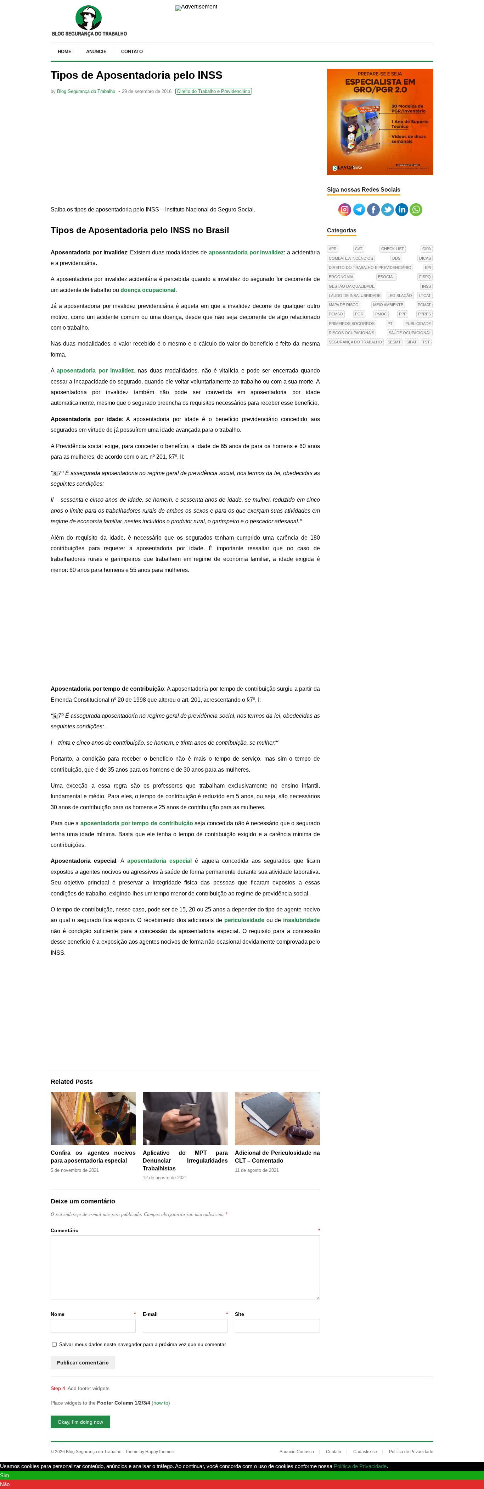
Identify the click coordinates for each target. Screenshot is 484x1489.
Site (239, 1314)
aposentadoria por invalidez (246, 252)
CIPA (426, 249)
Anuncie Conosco (297, 1451)
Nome (93, 1314)
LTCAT (425, 295)
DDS (396, 258)
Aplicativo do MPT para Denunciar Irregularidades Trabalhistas (185, 1160)
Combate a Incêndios (351, 258)
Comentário (185, 1230)
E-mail (185, 1314)
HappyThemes (159, 1451)
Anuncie (96, 51)
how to (160, 1403)
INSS (426, 286)
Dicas (425, 258)
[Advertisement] (185, 151)
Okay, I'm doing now (80, 1422)
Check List (392, 249)
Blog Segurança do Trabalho (86, 91)
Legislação (400, 295)
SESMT (394, 342)
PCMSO (336, 314)
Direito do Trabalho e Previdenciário (213, 91)
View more (401, 1466)
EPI (428, 267)
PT (390, 323)
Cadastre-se (365, 1451)
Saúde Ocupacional (410, 333)
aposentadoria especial (159, 861)
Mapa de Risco (344, 305)
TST (426, 342)
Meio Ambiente (388, 305)
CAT (358, 249)
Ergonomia (341, 277)
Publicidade (418, 323)
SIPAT (411, 342)
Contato (132, 51)
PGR (359, 314)
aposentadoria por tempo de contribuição (136, 823)
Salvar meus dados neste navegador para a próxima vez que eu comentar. (143, 1344)
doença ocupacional (147, 290)
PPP (402, 314)
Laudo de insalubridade (355, 295)
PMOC (381, 314)
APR (333, 249)
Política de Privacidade (411, 1451)
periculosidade (244, 920)
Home (65, 51)
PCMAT (424, 305)
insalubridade (301, 920)
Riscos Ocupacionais (351, 333)
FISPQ (425, 277)
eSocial (386, 277)
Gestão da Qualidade (352, 286)
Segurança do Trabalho (355, 342)
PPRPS (424, 314)
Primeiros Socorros (352, 323)
